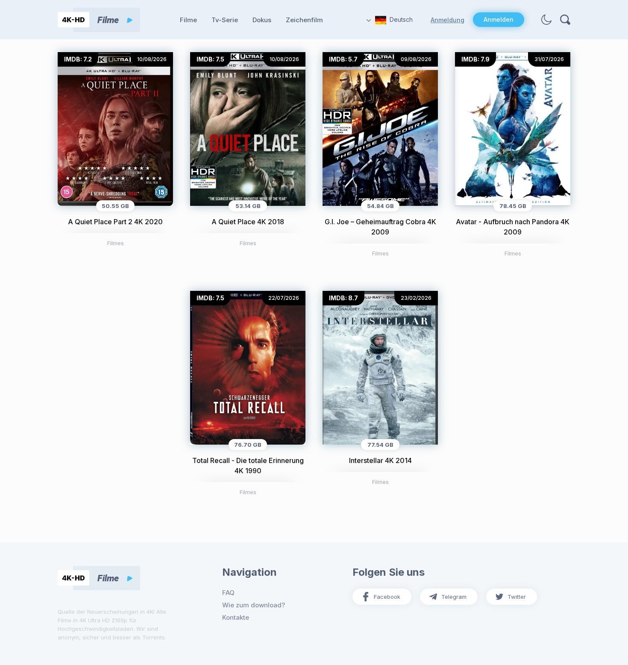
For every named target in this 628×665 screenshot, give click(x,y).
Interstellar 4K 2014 (380, 460)
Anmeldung (447, 19)
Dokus (261, 20)
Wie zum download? (253, 605)
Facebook (387, 596)
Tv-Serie (224, 20)
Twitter (517, 596)
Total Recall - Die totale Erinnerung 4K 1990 (248, 465)
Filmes (115, 243)
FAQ (228, 593)
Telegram (454, 596)
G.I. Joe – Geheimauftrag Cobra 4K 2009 (380, 226)
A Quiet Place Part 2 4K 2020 (115, 221)
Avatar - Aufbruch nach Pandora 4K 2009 (512, 226)
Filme (188, 20)
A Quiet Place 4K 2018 (247, 221)
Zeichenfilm (304, 20)
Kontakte (235, 617)
